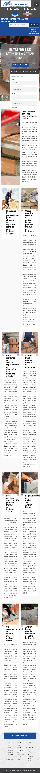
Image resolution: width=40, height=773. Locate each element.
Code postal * (15, 86)
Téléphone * (15, 100)
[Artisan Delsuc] (16, 3)
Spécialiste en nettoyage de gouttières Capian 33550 (30, 754)
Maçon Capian (19, 746)
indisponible (13, 9)
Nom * (13, 79)
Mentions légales (29, 770)
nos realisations (20, 65)
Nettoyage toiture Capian (10, 745)
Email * (14, 93)
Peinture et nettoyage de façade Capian (10, 753)
